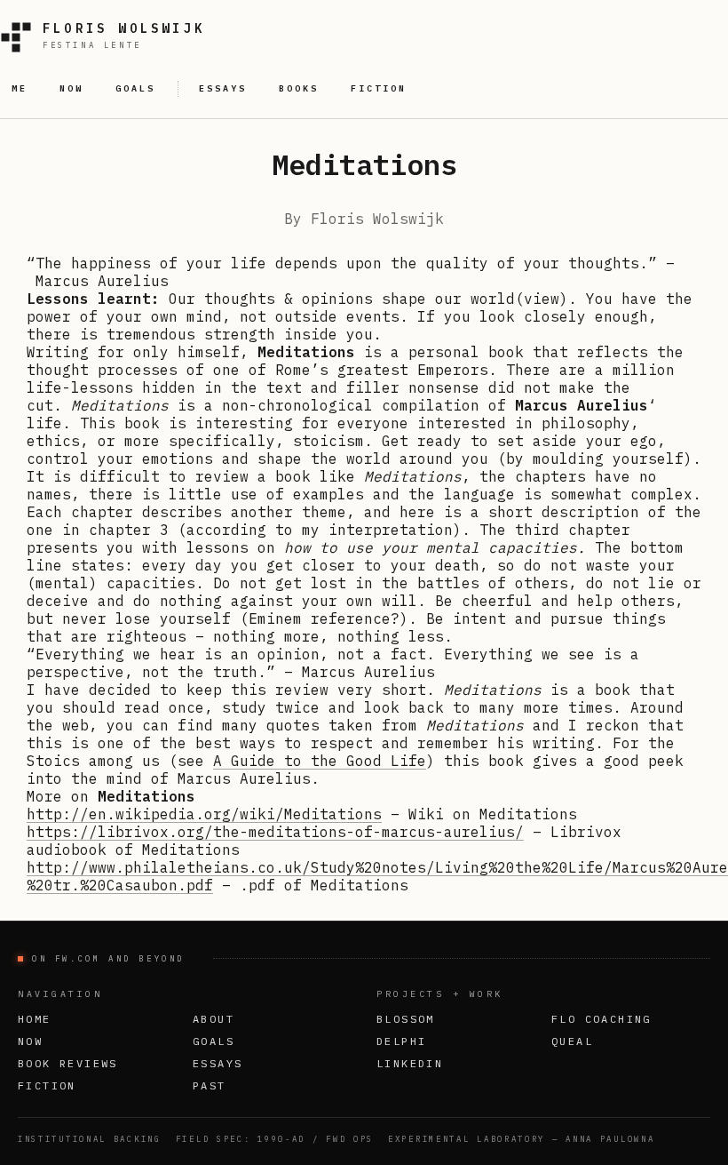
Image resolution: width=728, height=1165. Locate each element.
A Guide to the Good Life (319, 761)
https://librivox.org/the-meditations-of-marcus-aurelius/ (275, 832)
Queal (572, 1041)
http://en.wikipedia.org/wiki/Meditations (204, 814)
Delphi (401, 1041)
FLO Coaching (601, 1018)
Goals (213, 1041)
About (213, 1018)
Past (209, 1085)
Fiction (47, 1085)
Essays (217, 1063)
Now (30, 1041)
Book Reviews (68, 1063)
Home (34, 1018)
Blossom (405, 1018)
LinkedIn (409, 1063)
